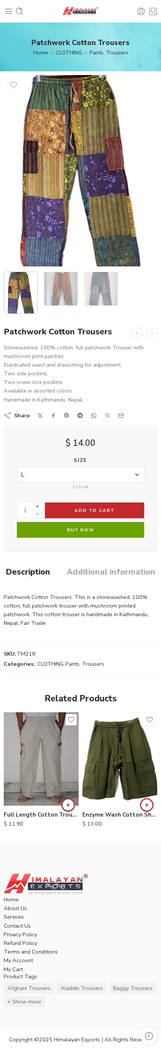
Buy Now (80, 530)
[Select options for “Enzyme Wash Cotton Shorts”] (147, 805)
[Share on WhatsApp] (94, 415)
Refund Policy (20, 943)
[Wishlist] (13, 85)
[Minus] (37, 514)
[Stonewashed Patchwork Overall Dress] (151, 333)
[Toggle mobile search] (19, 11)
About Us (15, 908)
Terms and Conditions (31, 951)
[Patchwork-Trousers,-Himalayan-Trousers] (80, 170)
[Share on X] (40, 415)
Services (14, 917)
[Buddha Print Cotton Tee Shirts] (137, 333)
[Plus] (37, 506)
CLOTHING (69, 52)
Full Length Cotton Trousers (41, 814)
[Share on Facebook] (53, 415)
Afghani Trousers (29, 988)
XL (24, 795)
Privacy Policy (20, 934)
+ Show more (24, 1001)
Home (40, 52)
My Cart (13, 969)
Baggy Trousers (132, 988)
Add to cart (95, 510)
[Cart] (153, 11)
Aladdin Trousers (82, 988)
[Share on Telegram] (80, 415)
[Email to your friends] (121, 415)
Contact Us (17, 926)
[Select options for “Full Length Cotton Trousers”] (68, 805)
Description (28, 572)
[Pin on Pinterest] (67, 415)
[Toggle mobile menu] (8, 11)
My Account (18, 960)
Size (80, 460)
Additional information (111, 572)
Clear (81, 487)
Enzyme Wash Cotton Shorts (119, 814)
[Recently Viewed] (148, 1035)
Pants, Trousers (108, 52)
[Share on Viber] (107, 415)
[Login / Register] (141, 11)
